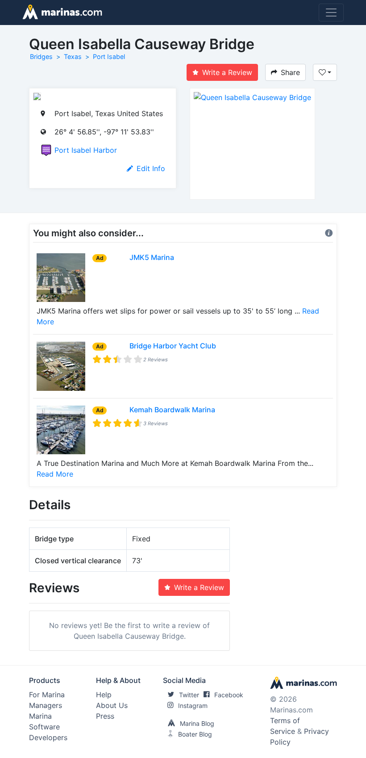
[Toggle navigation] (331, 12)
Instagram (193, 705)
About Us (112, 705)
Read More (55, 473)
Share (290, 72)
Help (104, 694)
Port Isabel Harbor (85, 150)
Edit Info (151, 168)
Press (105, 716)
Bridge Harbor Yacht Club (172, 345)
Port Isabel (109, 56)
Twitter (189, 695)
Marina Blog (197, 723)
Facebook (228, 695)
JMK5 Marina (151, 257)
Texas (73, 56)
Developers (48, 737)
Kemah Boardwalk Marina (172, 409)
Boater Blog (195, 734)
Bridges (41, 56)
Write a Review (227, 72)
